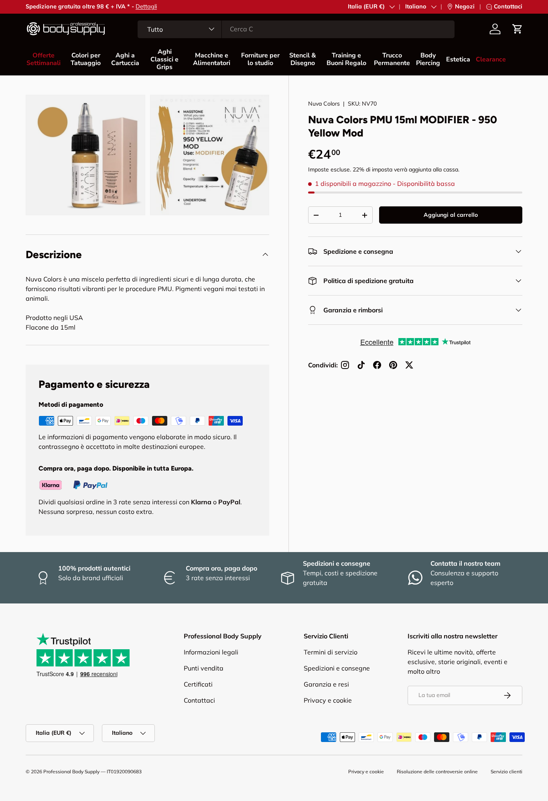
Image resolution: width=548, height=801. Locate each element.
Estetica (458, 59)
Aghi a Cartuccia (125, 59)
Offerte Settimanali (43, 59)
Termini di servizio (330, 652)
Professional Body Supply (71, 771)
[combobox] (296, 29)
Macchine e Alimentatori (211, 59)
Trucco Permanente (392, 59)
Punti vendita (203, 668)
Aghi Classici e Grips (164, 59)
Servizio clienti (506, 771)
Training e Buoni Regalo (346, 59)
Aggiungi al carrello (451, 214)
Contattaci (131, 6)
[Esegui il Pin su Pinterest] (393, 365)
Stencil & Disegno (302, 59)
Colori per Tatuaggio (86, 59)
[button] (517, 29)
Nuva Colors (324, 103)
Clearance (491, 59)
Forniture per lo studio (260, 59)
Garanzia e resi (326, 684)
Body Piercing (428, 59)
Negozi (465, 6)
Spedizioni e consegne (337, 668)
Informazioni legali (211, 652)
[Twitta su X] (409, 365)
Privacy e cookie (328, 700)
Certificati (198, 684)
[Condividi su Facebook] (377, 365)
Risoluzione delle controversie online (437, 771)
